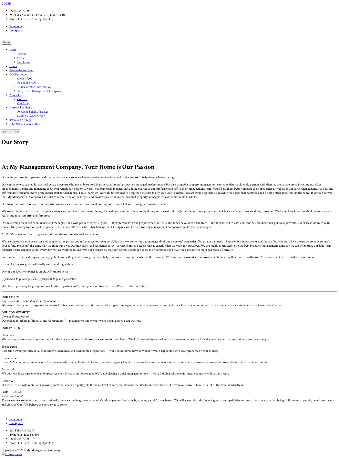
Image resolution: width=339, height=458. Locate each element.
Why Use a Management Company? (39, 91)
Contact (22, 99)
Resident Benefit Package (32, 112)
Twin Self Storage (20, 120)
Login (12, 50)
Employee (23, 62)
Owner (21, 58)
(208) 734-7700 (11, 131)
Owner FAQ (24, 79)
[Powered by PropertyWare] (12, 454)
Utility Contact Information (34, 87)
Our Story (23, 103)
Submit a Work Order (31, 116)
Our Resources (18, 75)
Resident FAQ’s (26, 83)
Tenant (21, 54)
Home (13, 66)
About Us (15, 95)
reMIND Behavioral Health (26, 124)
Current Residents (20, 108)
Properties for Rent (21, 70)
